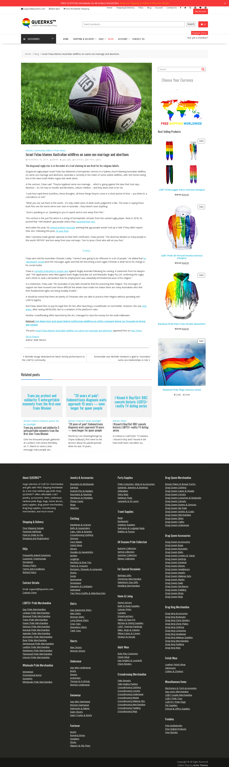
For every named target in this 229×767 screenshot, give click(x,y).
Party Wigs (123, 494)
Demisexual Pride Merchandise (38, 643)
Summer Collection (127, 555)
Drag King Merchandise (177, 640)
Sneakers (74, 738)
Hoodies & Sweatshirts (81, 552)
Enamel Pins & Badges (81, 490)
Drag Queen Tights (174, 521)
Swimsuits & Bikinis (80, 708)
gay (64, 159)
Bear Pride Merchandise (35, 640)
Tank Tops (75, 630)
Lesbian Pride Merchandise (36, 612)
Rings (73, 504)
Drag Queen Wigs (174, 596)
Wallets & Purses (126, 531)
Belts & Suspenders (80, 528)
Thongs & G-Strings (80, 681)
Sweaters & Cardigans (81, 586)
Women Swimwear (79, 704)
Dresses (74, 538)
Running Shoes (77, 735)
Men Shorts (76, 647)
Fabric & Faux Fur (126, 619)
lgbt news (90, 159)
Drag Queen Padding (175, 589)
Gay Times (136, 330)
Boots (73, 731)
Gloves (73, 548)
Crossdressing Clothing (81, 534)
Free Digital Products (175, 728)
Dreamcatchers (125, 616)
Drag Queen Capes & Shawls (179, 490)
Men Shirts (75, 613)
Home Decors (125, 602)
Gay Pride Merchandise (34, 609)
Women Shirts (77, 616)
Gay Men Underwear (80, 667)
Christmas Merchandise (129, 578)
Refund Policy (29, 572)
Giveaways (28, 671)
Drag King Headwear (175, 633)
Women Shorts (77, 650)
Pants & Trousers (79, 565)
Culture (35, 420)
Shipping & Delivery (125, 7)
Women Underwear (80, 684)
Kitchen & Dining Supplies (130, 623)
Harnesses (170, 667)
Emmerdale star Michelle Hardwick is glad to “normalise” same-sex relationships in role (122, 358)
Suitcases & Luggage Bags (131, 528)
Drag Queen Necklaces (176, 586)
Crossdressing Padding (129, 707)
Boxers (73, 674)
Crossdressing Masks (128, 697)
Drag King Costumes (175, 630)
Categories (34, 38)
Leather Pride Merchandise (36, 647)
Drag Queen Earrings (175, 558)
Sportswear (76, 579)
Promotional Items (32, 675)
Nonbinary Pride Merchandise (37, 650)
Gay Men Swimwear (80, 701)
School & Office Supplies (177, 708)
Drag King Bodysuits (175, 616)
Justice (52, 420)
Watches (74, 508)
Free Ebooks (171, 732)
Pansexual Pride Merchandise (37, 653)
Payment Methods (32, 531)
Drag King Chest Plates (176, 623)
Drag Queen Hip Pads (176, 508)
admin (55, 159)
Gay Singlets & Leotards (130, 660)
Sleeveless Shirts (78, 627)
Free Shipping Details (33, 528)
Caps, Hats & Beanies (81, 531)
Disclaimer (28, 562)
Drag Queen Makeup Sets (178, 576)
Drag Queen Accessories (177, 541)
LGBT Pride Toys (173, 698)
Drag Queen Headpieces (177, 569)
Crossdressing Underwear (130, 694)
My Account (200, 11)
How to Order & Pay (33, 534)
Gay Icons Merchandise (177, 691)
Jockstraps (75, 677)
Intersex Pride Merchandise (36, 626)
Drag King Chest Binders (177, 620)
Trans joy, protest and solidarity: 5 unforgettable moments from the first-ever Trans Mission (42, 402)
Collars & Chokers (174, 671)
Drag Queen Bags (174, 545)
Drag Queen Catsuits (175, 501)
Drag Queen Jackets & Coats (179, 511)
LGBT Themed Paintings (130, 626)
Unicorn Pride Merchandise (36, 657)
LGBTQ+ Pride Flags (175, 701)
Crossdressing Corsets (129, 690)
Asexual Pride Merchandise (36, 629)
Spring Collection (126, 551)
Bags (120, 517)
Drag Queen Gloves (175, 565)
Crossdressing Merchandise (131, 704)
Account (159, 7)
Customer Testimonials (34, 558)
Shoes (73, 742)
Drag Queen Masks (175, 579)
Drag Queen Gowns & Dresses (180, 504)
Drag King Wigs (173, 647)
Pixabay (86, 250)
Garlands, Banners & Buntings (133, 487)
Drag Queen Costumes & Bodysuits (183, 497)
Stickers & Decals (126, 636)
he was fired (62, 230)
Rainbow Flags (125, 497)
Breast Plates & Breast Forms (180, 484)
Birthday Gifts (124, 575)
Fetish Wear (76, 545)
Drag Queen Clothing (175, 487)
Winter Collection (126, 558)
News (63, 150)
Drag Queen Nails (174, 582)
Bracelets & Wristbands (82, 484)
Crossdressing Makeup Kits (131, 701)
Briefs (73, 671)
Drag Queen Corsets (175, 494)
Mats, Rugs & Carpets (129, 629)
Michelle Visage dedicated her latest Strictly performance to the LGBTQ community (53, 358)
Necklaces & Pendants (81, 497)
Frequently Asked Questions (37, 555)
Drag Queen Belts (174, 552)
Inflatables (123, 490)
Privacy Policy (29, 565)
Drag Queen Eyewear (176, 562)
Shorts (73, 572)
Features (43, 420)
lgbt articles (78, 159)
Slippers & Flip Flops (80, 745)
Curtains (122, 612)
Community (39, 150)
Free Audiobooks (173, 725)
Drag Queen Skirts (174, 518)
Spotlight (31, 424)
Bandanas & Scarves (80, 524)
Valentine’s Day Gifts (128, 582)
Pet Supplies (171, 705)
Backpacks (123, 521)
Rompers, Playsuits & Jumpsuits (86, 569)
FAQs (140, 7)
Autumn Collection (127, 548)
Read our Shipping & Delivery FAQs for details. (144, 3)
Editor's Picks (52, 150)
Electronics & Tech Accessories (181, 688)
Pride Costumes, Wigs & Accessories (136, 484)
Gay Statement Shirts (80, 610)
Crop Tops (75, 623)
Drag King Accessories (176, 613)
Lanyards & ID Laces (128, 501)
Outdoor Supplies (126, 524)
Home (109, 7)
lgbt (69, 159)
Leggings (74, 558)
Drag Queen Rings (174, 593)
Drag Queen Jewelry (175, 572)
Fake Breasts (124, 680)
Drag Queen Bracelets (176, 548)
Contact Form (30, 592)
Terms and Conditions (34, 568)
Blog (149, 7)
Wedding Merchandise (129, 585)
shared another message (62, 227)
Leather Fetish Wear (175, 664)
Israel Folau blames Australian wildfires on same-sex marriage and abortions (73, 330)
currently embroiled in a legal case (51, 271)
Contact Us (172, 7)
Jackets (73, 555)
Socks (73, 576)
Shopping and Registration (36, 538)
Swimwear (75, 589)
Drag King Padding (174, 644)
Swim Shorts (76, 711)
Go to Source (32, 336)
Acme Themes (200, 765)
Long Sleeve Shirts (79, 620)
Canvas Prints (124, 609)
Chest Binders (125, 663)
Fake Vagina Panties (128, 683)
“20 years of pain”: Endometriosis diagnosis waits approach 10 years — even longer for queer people (86, 402)
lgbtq (98, 159)
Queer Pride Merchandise (35, 623)
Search (191, 24)
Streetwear (75, 582)
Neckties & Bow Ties (80, 562)
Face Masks (76, 541)
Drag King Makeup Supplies (179, 637)
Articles (29, 150)
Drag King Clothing (174, 627)
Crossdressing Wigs (127, 711)
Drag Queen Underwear (177, 525)
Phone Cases (76, 501)
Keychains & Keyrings (81, 494)
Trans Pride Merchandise (35, 619)
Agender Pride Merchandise (36, 633)
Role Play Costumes (128, 653)
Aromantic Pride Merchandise (37, 636)
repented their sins (85, 221)
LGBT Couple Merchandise (178, 695)
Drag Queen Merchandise (178, 514)
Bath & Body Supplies (129, 605)
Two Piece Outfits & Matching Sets (87, 593)
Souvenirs (27, 678)
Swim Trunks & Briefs (81, 715)
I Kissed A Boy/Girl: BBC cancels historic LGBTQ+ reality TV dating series (131, 402)
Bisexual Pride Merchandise (36, 616)
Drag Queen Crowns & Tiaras (180, 555)
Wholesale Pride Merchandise (37, 681)
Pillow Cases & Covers (129, 633)
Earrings (74, 487)
